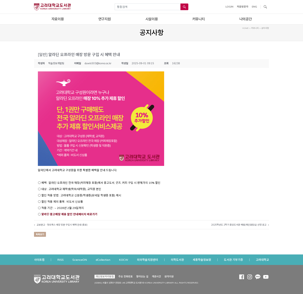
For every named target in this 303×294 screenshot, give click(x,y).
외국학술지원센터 (147, 259)
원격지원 (169, 276)
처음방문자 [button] (242, 6)
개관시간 (156, 276)
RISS (60, 259)
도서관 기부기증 (233, 259)
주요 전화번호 (125, 276)
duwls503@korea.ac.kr (98, 63)
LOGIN (229, 6)
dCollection (103, 259)
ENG (254, 6)
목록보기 (40, 234)
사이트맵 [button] (39, 259)
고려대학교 (262, 259)
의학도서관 (177, 259)
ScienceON (79, 259)
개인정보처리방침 (105, 276)
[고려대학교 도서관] (57, 278)
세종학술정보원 (202, 259)
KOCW (123, 259)
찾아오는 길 (142, 276)
